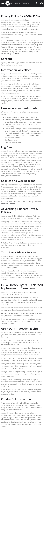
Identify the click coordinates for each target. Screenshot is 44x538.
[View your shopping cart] (41, 3)
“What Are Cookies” (8, 204)
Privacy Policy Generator (10, 54)
